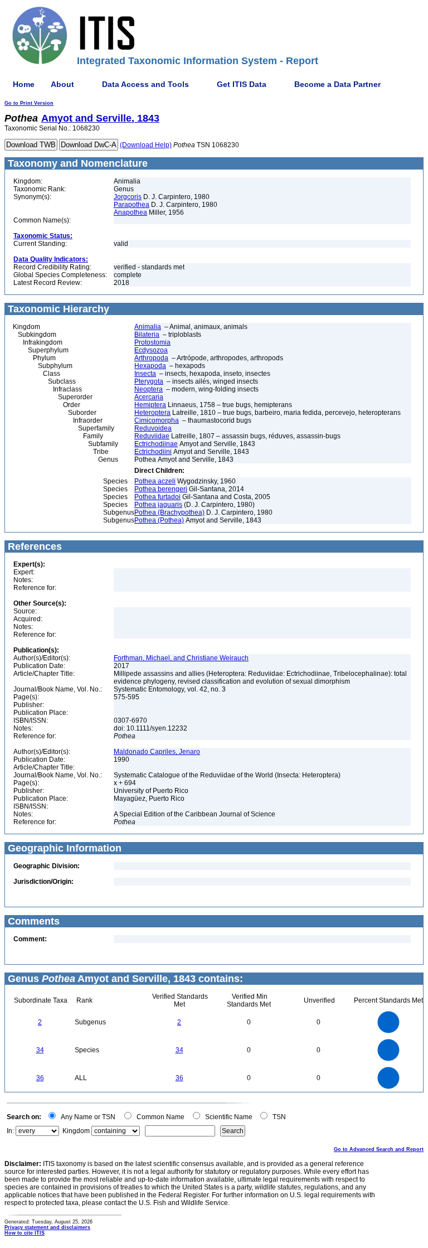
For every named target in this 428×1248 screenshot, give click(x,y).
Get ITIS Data (241, 84)
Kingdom (76, 1131)
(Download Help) (146, 145)
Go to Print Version (29, 103)
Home (24, 84)
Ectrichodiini (153, 452)
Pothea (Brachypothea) (169, 512)
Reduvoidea (153, 428)
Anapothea (130, 212)
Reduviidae (151, 436)
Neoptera (148, 389)
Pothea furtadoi (157, 497)
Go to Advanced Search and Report (379, 1149)
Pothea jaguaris (158, 505)
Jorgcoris (128, 197)
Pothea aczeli (155, 481)
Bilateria (146, 334)
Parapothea (131, 205)
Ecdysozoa (151, 350)
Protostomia (152, 342)
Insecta (145, 374)
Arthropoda (151, 358)
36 (40, 1078)
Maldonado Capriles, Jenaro (157, 752)
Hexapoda (150, 366)
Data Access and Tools (145, 84)
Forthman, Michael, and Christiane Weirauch (181, 658)
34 (40, 1050)
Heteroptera (152, 413)
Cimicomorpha (156, 420)
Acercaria (148, 397)
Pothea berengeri (160, 489)
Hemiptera (150, 405)
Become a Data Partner (337, 84)
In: (10, 1131)
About (62, 84)
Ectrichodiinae (156, 444)
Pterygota (148, 381)
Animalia (147, 327)
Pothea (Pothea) (159, 520)
